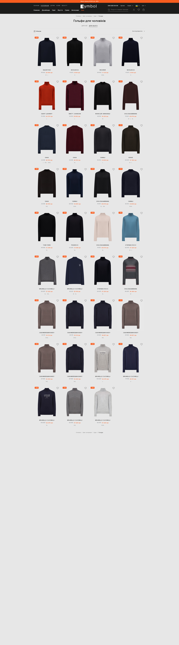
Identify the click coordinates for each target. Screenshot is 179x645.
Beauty (64, 5)
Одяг (54, 10)
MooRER (103, 70)
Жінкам (36, 5)
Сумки (67, 10)
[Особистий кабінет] (134, 10)
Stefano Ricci (130, 245)
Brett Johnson (75, 114)
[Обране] (139, 10)
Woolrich (75, 70)
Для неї (84, 26)
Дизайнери (46, 10)
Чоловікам (45, 5)
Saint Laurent (46, 114)
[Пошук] (109, 10)
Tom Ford (47, 245)
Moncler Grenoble (102, 114)
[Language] (137, 6)
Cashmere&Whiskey (46, 332)
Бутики (123, 6)
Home (58, 5)
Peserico (74, 245)
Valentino (47, 70)
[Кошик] (143, 10)
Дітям (52, 5)
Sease (130, 157)
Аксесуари (75, 10)
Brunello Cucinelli (46, 289)
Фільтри (38, 31)
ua (143, 6)
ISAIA (47, 157)
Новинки (37, 10)
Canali (102, 157)
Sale (82, 10)
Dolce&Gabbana (130, 114)
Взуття (60, 10)
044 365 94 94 (113, 6)
